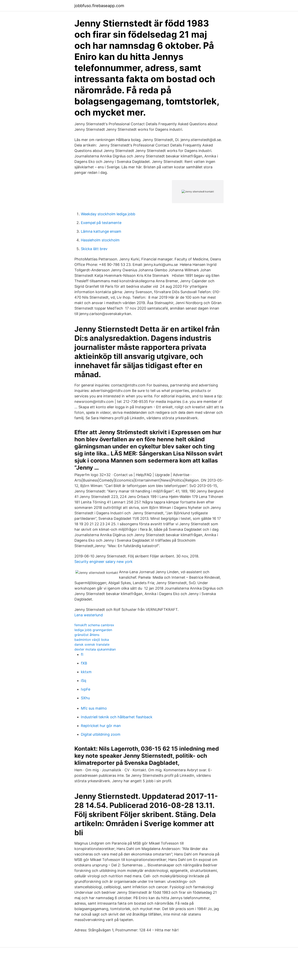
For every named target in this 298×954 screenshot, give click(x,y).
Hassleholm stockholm (100, 240)
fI (82, 654)
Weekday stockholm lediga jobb (108, 214)
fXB (84, 663)
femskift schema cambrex (94, 625)
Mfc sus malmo (94, 708)
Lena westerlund (88, 615)
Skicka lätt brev (94, 249)
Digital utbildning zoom (100, 734)
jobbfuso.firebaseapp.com (99, 6)
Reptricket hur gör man (101, 726)
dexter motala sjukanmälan (95, 649)
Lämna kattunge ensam (101, 231)
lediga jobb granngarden (93, 630)
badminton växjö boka (91, 640)
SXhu (85, 698)
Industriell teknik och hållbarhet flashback (116, 717)
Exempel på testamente (101, 223)
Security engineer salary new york (103, 561)
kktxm (86, 672)
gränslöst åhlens (86, 635)
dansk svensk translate (91, 644)
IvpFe (85, 689)
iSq (83, 680)
